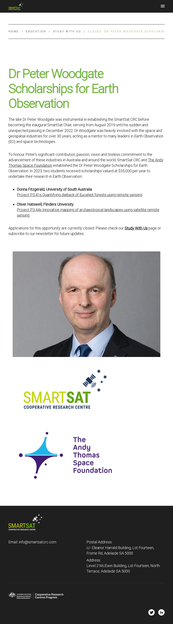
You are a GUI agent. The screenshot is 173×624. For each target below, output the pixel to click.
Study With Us (67, 31)
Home (13, 31)
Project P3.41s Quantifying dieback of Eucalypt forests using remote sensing (79, 195)
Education (36, 31)
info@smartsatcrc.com (37, 542)
